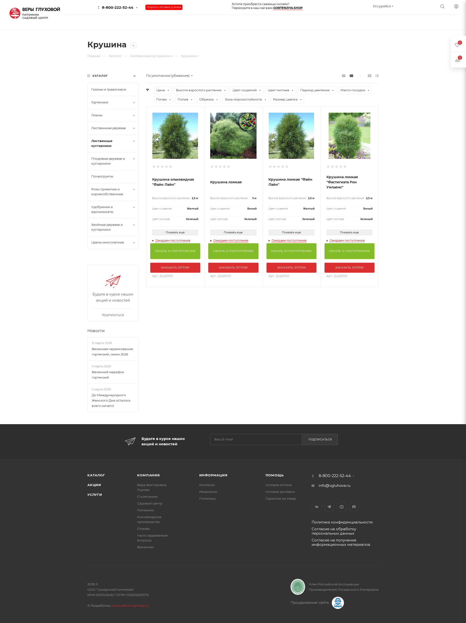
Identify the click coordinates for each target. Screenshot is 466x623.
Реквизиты (208, 492)
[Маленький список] (343, 76)
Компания (148, 475)
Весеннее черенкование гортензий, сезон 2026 (112, 351)
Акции (94, 485)
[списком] (377, 76)
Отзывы (143, 528)
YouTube (341, 507)
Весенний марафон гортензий (108, 374)
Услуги (94, 495)
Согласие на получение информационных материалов (341, 542)
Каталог (96, 475)
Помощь (275, 475)
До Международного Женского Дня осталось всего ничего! (111, 400)
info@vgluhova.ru (334, 485)
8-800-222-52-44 (117, 7)
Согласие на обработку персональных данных (334, 531)
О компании (147, 496)
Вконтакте (317, 507)
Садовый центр (149, 503)
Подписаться (320, 439)
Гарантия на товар (281, 498)
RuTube (354, 507)
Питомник (145, 510)
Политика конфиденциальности (342, 522)
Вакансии (145, 547)
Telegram (329, 507)
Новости (96, 330)
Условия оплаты (279, 485)
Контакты (207, 485)
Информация (213, 475)
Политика (207, 498)
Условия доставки (280, 492)
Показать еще (175, 232)
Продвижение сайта (310, 602)
